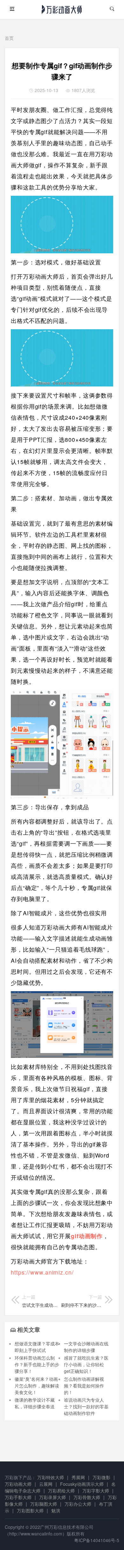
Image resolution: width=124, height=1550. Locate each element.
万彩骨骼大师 (86, 1497)
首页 (9, 38)
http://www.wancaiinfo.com (35, 1533)
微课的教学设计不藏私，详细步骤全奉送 (35, 1403)
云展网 (45, 1484)
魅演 (55, 1510)
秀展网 (78, 1477)
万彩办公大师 (78, 1504)
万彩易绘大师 (61, 1490)
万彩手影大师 (18, 1497)
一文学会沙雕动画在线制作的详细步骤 (86, 1346)
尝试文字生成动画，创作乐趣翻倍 (41, 1301)
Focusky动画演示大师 (82, 1484)
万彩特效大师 (50, 1477)
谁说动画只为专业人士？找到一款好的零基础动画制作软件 (86, 1406)
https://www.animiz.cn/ (42, 1272)
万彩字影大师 (95, 1490)
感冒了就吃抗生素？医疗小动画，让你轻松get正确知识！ (86, 1364)
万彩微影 (101, 1477)
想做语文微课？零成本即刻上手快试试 (37, 1346)
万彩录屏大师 (52, 1497)
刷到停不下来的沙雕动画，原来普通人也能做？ (81, 1301)
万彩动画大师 (18, 1484)
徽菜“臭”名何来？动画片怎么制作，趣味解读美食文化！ (37, 1385)
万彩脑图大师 (43, 1504)
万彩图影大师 (30, 1510)
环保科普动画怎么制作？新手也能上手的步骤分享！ (37, 1364)
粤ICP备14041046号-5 (96, 1540)
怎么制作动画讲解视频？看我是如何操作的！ (84, 1385)
